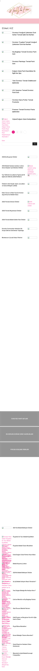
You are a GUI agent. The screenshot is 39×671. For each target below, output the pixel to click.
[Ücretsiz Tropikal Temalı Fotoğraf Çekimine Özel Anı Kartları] (6, 44)
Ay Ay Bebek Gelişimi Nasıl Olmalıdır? (24, 581)
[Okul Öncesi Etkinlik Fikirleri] (6, 611)
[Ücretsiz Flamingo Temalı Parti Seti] (6, 63)
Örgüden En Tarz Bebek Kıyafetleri (23, 536)
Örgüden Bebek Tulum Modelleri (23, 545)
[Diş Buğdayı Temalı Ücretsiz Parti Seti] (6, 54)
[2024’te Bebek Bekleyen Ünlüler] (6, 575)
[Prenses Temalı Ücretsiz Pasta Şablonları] (6, 111)
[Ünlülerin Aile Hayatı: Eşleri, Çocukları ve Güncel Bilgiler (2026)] (32, 186)
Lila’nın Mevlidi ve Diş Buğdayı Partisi (24, 599)
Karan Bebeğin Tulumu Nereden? (23, 635)
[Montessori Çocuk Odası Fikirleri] (32, 240)
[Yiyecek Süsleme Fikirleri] (19, 449)
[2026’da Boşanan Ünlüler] (32, 159)
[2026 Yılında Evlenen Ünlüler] (32, 204)
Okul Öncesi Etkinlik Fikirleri (21, 608)
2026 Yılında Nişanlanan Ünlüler (12, 210)
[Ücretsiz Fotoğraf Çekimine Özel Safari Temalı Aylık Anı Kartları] (6, 35)
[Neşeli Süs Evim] (19, 10)
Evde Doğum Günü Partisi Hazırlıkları (24, 554)
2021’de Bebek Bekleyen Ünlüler (22, 528)
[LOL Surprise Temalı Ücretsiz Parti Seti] (6, 91)
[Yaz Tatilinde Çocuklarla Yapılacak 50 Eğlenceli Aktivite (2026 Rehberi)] (32, 177)
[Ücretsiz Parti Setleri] (19, 418)
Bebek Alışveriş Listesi (20, 563)
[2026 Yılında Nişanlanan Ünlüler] (32, 213)
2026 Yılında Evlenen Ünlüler (10, 202)
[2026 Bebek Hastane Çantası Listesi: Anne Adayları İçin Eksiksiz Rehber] (32, 171)
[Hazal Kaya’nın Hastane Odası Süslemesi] (6, 646)
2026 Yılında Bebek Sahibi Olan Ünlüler (14, 219)
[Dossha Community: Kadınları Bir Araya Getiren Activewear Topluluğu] (32, 231)
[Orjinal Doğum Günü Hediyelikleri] (6, 130)
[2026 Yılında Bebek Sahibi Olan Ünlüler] (32, 222)
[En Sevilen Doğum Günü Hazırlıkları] (19, 434)
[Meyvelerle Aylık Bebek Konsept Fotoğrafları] (6, 655)
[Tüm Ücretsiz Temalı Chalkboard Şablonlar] (6, 83)
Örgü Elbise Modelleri (19, 626)
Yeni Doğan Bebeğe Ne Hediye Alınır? (24, 590)
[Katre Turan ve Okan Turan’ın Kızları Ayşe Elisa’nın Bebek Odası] (32, 195)
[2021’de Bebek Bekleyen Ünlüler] (6, 530)
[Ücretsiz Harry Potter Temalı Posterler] (6, 102)
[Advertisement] (16, 274)
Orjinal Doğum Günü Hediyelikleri (24, 119)
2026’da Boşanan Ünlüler (9, 157)
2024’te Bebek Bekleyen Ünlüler (22, 572)
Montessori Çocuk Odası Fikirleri (12, 237)
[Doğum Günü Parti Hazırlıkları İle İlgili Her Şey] (6, 73)
